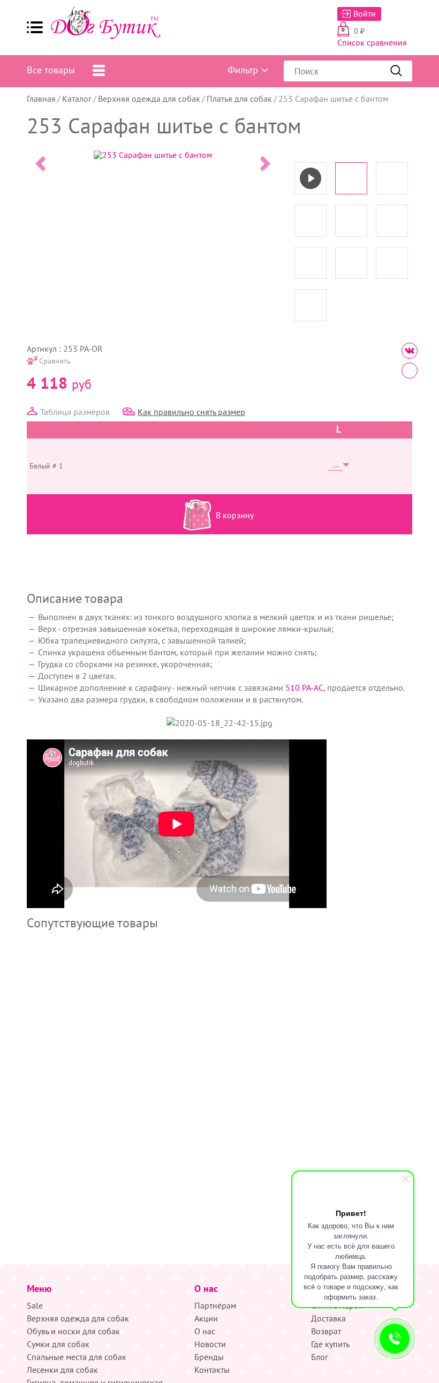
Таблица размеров (75, 411)
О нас (204, 1331)
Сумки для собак (58, 1344)
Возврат (326, 1331)
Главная (41, 98)
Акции (206, 1318)
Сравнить (55, 361)
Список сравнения (372, 42)
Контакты (212, 1369)
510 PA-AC (304, 687)
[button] (35, 27)
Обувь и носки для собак (73, 1331)
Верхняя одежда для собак (149, 98)
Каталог (77, 98)
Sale (35, 1305)
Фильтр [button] (243, 70)
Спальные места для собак (76, 1356)
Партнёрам (215, 1305)
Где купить (330, 1344)
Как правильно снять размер (191, 411)
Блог (319, 1356)
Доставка (328, 1318)
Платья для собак (239, 98)
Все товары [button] (51, 70)
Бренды (209, 1356)
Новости (210, 1344)
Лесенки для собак (62, 1369)
